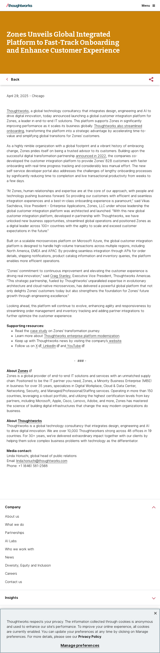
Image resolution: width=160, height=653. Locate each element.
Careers (11, 573)
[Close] (155, 613)
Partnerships (14, 533)
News (9, 557)
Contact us (13, 582)
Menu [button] (146, 5)
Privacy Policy (89, 636)
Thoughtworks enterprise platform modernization (81, 336)
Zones (23, 371)
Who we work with (19, 549)
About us (12, 516)
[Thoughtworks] (19, 6)
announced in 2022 (91, 156)
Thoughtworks (18, 111)
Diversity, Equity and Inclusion (28, 565)
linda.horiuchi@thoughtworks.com (41, 461)
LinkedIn (49, 346)
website (114, 341)
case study (38, 331)
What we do (14, 524)
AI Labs (11, 541)
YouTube (73, 346)
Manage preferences (80, 645)
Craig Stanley (60, 276)
